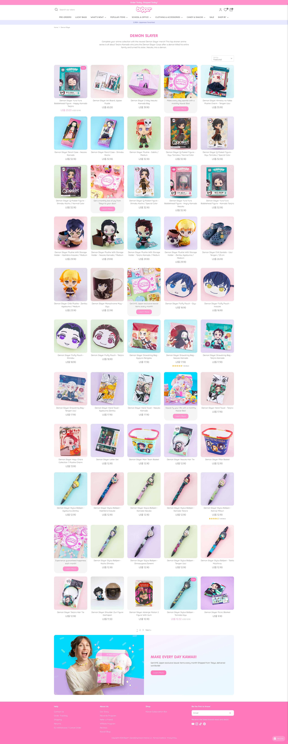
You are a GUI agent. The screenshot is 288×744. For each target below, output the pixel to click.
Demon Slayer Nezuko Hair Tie (181, 459)
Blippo (125, 738)
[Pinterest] (204, 724)
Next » (148, 630)
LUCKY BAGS (81, 17)
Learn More (181, 109)
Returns (57, 723)
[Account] (220, 9)
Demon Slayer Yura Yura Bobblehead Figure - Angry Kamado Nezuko (180, 203)
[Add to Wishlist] (121, 67)
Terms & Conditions (159, 738)
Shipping (58, 719)
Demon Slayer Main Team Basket (144, 459)
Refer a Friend (106, 719)
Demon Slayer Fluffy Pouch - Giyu (180, 303)
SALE (212, 17)
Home (56, 27)
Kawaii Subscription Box (156, 711)
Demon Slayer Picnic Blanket (217, 612)
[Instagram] (196, 724)
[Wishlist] (225, 9)
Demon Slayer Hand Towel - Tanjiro (217, 408)
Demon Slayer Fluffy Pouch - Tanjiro (107, 355)
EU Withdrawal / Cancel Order (67, 727)
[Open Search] (56, 9)
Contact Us (59, 711)
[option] (144, 22)
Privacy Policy (172, 738)
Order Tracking (61, 715)
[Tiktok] (200, 724)
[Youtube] (193, 724)
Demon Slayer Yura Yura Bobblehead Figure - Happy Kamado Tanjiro (70, 103)
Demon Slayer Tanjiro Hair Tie (70, 612)
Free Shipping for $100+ (144, 22)
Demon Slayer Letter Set (107, 459)
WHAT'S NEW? (97, 17)
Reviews (103, 727)
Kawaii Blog (105, 731)
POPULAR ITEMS (118, 17)
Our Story (104, 711)
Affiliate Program (107, 723)
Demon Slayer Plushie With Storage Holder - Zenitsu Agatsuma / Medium (181, 255)
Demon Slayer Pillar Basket (217, 459)
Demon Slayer (65, 27)
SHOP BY (222, 17)
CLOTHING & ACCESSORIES (168, 17)
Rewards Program (108, 715)
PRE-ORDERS (65, 17)
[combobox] (68, 9)
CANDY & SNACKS (195, 17)
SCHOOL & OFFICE (140, 17)
